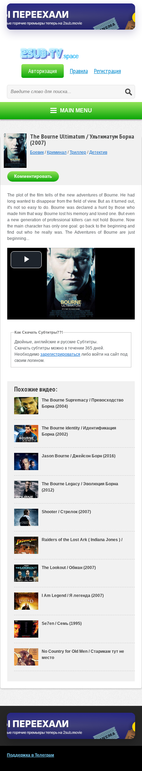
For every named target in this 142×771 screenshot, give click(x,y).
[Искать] (128, 92)
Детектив (98, 152)
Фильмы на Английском (71, 61)
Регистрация (107, 71)
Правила (79, 71)
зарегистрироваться (60, 354)
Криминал (57, 152)
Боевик (37, 152)
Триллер (78, 152)
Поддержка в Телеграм (30, 755)
